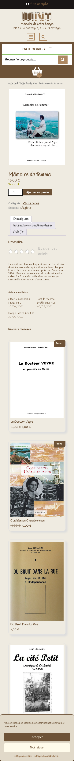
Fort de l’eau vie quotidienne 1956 (46, 301)
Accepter (37, 737)
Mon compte (39, 4)
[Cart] (37, 74)
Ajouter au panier (37, 192)
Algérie (26, 208)
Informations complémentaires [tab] (32, 225)
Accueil (13, 83)
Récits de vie (28, 83)
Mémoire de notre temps (37, 24)
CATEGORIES (33, 49)
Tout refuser (37, 747)
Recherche (63, 60)
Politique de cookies (23, 756)
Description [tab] (20, 219)
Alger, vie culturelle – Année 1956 (20, 301)
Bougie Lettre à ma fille (21, 313)
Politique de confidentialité (46, 756)
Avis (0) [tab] (18, 232)
